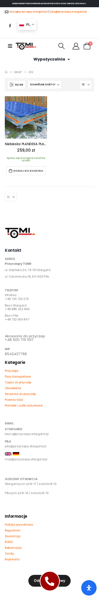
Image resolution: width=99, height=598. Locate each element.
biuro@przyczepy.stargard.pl (28, 12)
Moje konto (12, 559)
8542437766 (16, 353)
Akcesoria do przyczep (20, 394)
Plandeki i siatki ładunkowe (24, 406)
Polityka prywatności (19, 525)
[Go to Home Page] (6, 72)
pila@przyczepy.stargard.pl (68, 12)
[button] (61, 46)
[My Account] (76, 46)
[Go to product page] (26, 117)
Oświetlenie (13, 388)
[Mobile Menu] (10, 46)
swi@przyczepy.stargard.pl (25, 471)
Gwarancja (12, 536)
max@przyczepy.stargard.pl (26, 459)
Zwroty (9, 554)
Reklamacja (13, 548)
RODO (9, 542)
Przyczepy (12, 371)
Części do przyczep (18, 382)
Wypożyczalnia (49, 59)
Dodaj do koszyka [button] (28, 171)
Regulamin (12, 530)
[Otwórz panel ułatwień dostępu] (89, 588)
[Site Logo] (26, 46)
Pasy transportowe (18, 377)
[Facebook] (10, 25)
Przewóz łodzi (14, 400)
